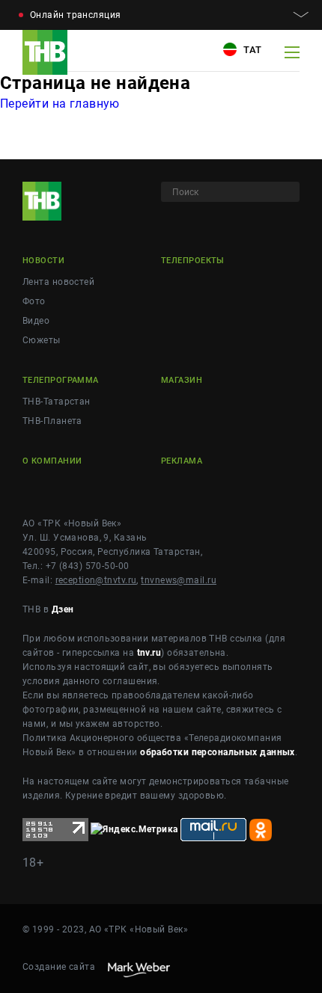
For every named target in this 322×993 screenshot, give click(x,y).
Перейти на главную (60, 103)
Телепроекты (193, 260)
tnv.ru (149, 653)
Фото (34, 301)
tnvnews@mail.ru (178, 580)
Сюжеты (41, 340)
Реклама (181, 461)
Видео (35, 321)
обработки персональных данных (217, 752)
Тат (251, 49)
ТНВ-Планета (52, 421)
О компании (52, 461)
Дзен (63, 609)
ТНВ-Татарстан (56, 401)
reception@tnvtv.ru (96, 580)
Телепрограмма (60, 380)
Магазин (181, 380)
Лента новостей (58, 282)
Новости (43, 260)
